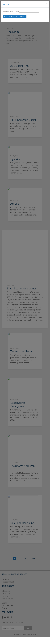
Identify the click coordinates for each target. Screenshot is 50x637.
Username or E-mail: (11, 11)
